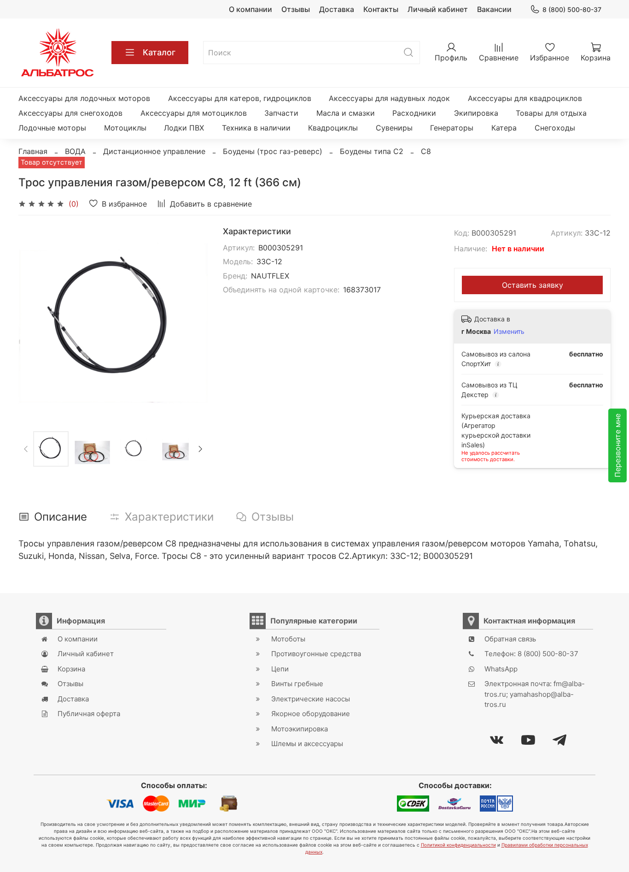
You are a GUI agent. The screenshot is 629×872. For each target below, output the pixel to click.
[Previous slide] (33, 321)
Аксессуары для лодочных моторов (84, 98)
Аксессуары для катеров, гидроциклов (239, 98)
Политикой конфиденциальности (458, 845)
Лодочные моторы (52, 127)
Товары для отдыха (551, 113)
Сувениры (394, 127)
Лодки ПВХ (184, 127)
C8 (426, 151)
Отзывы (295, 9)
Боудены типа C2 (371, 151)
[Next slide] (193, 321)
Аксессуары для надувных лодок (389, 98)
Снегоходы (555, 127)
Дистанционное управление (154, 151)
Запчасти (281, 113)
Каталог (159, 52)
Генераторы (451, 127)
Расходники (414, 113)
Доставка (336, 9)
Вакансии (494, 9)
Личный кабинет (438, 9)
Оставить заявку (532, 285)
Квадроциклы (333, 127)
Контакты (380, 9)
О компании (250, 9)
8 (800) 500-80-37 (571, 9)
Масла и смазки (345, 113)
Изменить (509, 331)
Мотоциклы (125, 127)
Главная (32, 151)
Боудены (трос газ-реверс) (272, 151)
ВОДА (75, 151)
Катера (504, 127)
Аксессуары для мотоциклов (193, 113)
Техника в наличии (256, 127)
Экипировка (476, 113)
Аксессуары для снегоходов (70, 113)
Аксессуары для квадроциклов (525, 98)
